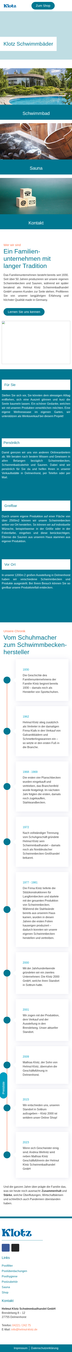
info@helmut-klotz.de (24, 1329)
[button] (65, 6)
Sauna (36, 168)
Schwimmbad (36, 113)
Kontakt (36, 222)
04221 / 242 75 (21, 1325)
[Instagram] (15, 1248)
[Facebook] (6, 1248)
